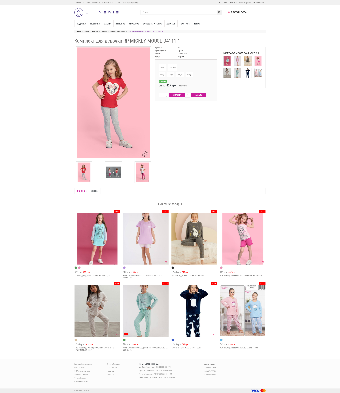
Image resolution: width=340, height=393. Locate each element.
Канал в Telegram (113, 364)
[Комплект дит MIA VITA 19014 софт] (194, 311)
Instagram (110, 371)
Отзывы (95, 191)
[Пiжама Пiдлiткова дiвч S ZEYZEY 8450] (194, 239)
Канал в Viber (112, 367)
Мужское (134, 23)
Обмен (78, 2)
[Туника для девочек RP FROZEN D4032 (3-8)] (97, 239)
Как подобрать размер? (83, 364)
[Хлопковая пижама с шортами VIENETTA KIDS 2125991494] (146, 239)
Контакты (96, 2)
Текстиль (185, 23)
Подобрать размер (130, 2)
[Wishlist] (187, 95)
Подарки (81, 23)
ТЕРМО (197, 23)
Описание (81, 191)
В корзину (177, 95)
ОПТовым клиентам (82, 371)
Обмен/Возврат (80, 378)
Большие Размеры (152, 23)
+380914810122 (110, 2)
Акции (107, 23)
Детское (171, 23)
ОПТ (119, 2)
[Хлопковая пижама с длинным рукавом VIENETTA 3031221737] (146, 311)
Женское (120, 23)
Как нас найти (80, 367)
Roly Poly (181, 57)
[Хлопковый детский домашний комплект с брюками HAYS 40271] (97, 311)
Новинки (95, 23)
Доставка (86, 2)
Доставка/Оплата (81, 374)
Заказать (198, 95)
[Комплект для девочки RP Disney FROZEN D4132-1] (242, 239)
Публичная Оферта (82, 381)
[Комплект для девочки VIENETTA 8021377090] (242, 311)
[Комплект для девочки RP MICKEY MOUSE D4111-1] (84, 172)
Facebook (110, 374)
